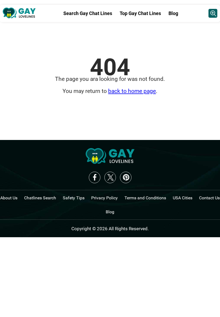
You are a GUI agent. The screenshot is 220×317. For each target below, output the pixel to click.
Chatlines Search (40, 197)
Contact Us (209, 197)
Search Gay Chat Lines (87, 13)
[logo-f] (110, 162)
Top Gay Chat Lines (140, 13)
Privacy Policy (104, 197)
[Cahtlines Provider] (212, 13)
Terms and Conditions (145, 197)
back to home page (132, 91)
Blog (173, 13)
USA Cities (182, 197)
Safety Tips (74, 197)
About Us (8, 197)
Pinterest (125, 177)
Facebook (94, 177)
